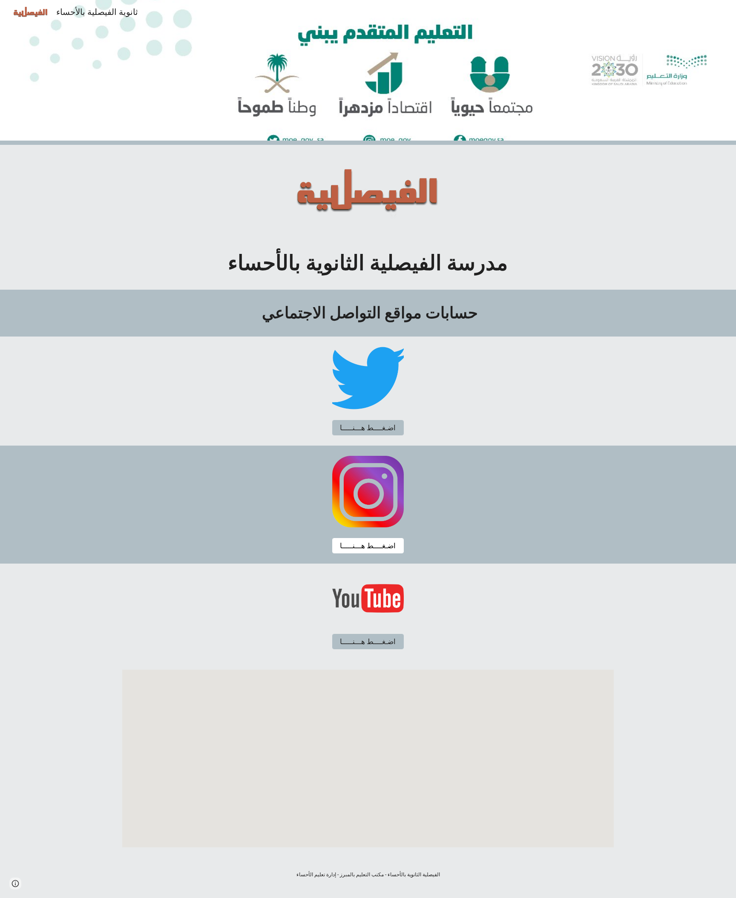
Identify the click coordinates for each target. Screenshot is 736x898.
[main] (368, 263)
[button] (15, 883)
